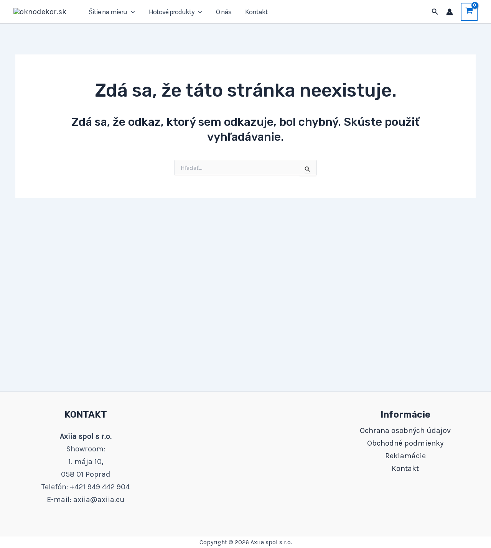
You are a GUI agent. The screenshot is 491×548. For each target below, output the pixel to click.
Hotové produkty (171, 12)
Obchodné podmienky (405, 443)
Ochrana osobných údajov (405, 430)
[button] (131, 12)
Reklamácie (405, 455)
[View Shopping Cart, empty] (469, 11)
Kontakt (256, 12)
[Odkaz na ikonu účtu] (449, 11)
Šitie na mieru (108, 12)
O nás (223, 12)
